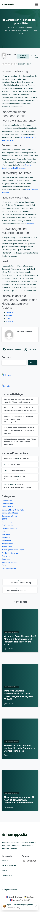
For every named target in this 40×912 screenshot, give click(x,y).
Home (10, 27)
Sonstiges (6, 559)
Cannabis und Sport (9, 516)
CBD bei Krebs (24, 458)
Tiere (4, 565)
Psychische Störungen (10, 553)
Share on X (32, 349)
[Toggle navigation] (36, 4)
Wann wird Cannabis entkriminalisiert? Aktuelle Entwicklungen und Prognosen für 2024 (19, 694)
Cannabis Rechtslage (23, 27)
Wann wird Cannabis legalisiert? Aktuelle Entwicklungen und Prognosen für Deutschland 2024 (20, 640)
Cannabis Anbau (8, 504)
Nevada (9, 315)
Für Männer (6, 537)
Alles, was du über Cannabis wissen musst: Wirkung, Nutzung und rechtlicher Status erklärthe (19, 430)
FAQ (3, 531)
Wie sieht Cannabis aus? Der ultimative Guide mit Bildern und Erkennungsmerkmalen (18, 419)
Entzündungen (7, 525)
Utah (7, 318)
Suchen (6, 357)
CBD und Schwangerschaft (19, 470)
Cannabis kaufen (8, 507)
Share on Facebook (14, 349)
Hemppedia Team (10, 458)
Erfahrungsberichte (9, 528)
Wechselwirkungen (9, 568)
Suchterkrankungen (9, 562)
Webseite (30, 223)
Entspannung (7, 522)
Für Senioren (6, 540)
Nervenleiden (7, 547)
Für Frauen (6, 534)
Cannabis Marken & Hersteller (13, 510)
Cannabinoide (7, 500)
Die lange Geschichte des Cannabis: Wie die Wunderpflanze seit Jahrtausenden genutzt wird (20, 441)
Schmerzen (6, 556)
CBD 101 (5, 519)
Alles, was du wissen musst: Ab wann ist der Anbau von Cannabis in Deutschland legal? (19, 800)
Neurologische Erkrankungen (13, 550)
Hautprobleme (7, 543)
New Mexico (10, 321)
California (9, 312)
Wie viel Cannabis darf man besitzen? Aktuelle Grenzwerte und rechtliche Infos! (19, 748)
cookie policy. (15, 908)
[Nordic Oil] (30, 860)
